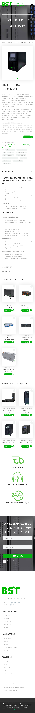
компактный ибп (18, 160)
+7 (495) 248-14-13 (20, 3)
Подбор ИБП (10, 42)
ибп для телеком (21, 155)
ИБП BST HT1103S (26, 442)
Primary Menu (31, 4)
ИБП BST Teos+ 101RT (8, 411)
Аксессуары (26, 304)
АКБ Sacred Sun (7, 367)
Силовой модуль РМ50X (26, 339)
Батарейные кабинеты (9, 304)
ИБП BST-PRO (26, 145)
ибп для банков (21, 149)
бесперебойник (10, 149)
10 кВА (17, 42)
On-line (14, 145)
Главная (4, 42)
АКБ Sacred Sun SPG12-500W (8, 370)
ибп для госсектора (8, 152)
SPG (12, 367)
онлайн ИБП (6, 163)
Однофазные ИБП (6, 147)
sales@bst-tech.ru (20, 5)
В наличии (19, 145)
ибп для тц (23, 158)
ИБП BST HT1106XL (8, 442)
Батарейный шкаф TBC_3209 (9, 307)
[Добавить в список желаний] (14, 286)
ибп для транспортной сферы (10, 158)
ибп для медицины (21, 152)
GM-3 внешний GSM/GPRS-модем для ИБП (26, 308)
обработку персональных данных (19, 560)
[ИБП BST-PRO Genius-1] (32, 84)
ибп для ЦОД (7, 160)
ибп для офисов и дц (8, 155)
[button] (17, 78)
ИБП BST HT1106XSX (26, 411)
